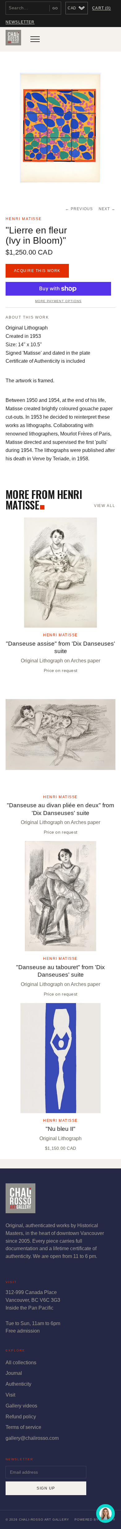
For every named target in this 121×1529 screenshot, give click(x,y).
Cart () (101, 8)
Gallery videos (21, 1405)
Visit (10, 1395)
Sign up (46, 1488)
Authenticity (18, 1384)
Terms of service (23, 1427)
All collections (21, 1362)
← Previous (79, 209)
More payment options (58, 301)
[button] (60, 128)
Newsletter (20, 22)
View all (104, 506)
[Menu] (35, 39)
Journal (14, 1373)
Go (55, 8)
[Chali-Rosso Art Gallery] (13, 39)
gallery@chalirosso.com (32, 1438)
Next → (107, 209)
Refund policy (21, 1416)
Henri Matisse (24, 219)
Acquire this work (37, 271)
